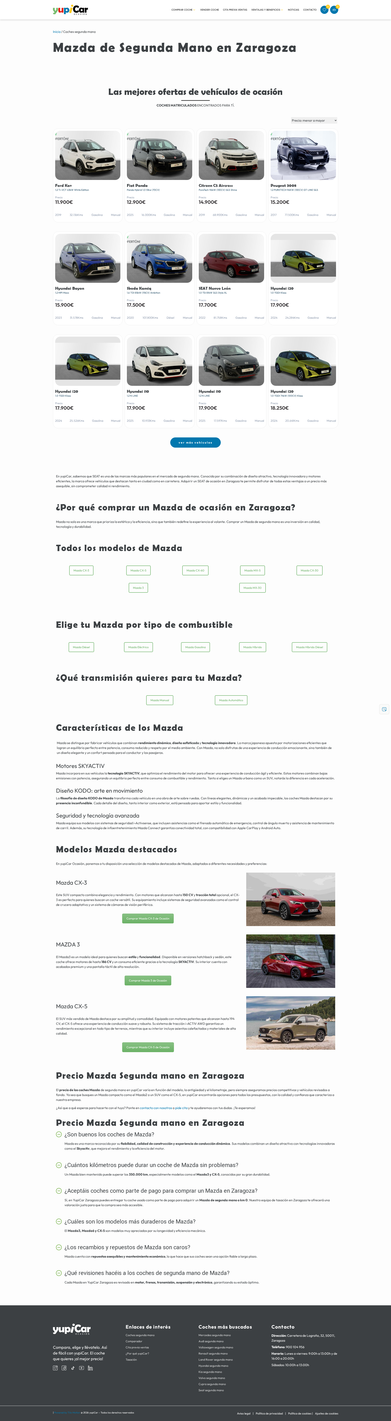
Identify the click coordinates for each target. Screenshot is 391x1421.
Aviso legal (243, 1413)
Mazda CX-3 (81, 570)
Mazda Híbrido (252, 647)
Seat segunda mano (211, 1390)
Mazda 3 (138, 588)
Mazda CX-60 (195, 570)
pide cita (181, 1108)
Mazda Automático (231, 700)
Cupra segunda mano (212, 1384)
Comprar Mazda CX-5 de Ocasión (148, 1047)
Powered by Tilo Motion (67, 1412)
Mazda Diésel (81, 647)
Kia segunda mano (210, 1372)
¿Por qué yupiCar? (137, 1353)
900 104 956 (295, 1347)
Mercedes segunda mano (215, 1335)
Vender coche (209, 9)
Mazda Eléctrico (138, 647)
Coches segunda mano (140, 1335)
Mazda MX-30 (252, 588)
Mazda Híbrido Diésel (309, 647)
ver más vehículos (195, 442)
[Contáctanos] (384, 709)
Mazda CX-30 (309, 570)
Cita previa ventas (235, 9)
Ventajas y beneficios (265, 9)
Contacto (310, 9)
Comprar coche (181, 9)
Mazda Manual (159, 700)
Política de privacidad (269, 1413)
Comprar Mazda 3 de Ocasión (148, 980)
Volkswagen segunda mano (216, 1347)
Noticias (293, 9)
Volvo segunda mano (212, 1378)
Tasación (131, 1359)
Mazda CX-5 (138, 570)
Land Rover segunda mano (216, 1359)
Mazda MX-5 (252, 570)
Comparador (134, 1341)
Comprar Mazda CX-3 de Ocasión (147, 918)
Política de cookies (299, 1413)
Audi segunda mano (211, 1341)
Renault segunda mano (213, 1353)
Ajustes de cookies (326, 1413)
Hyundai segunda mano (213, 1366)
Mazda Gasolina (195, 647)
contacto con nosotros (156, 1108)
